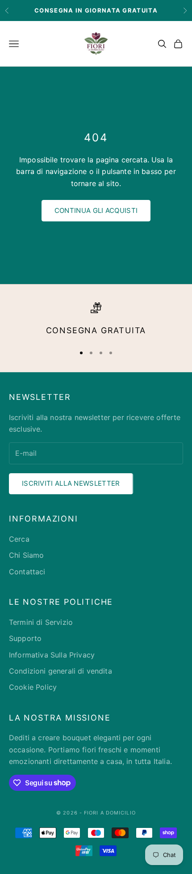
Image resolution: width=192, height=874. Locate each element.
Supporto (25, 638)
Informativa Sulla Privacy (52, 654)
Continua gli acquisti (96, 210)
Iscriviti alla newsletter (71, 483)
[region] (96, 320)
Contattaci (27, 571)
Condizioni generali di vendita (60, 670)
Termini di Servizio (41, 622)
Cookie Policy (33, 687)
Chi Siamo (26, 555)
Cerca (19, 539)
